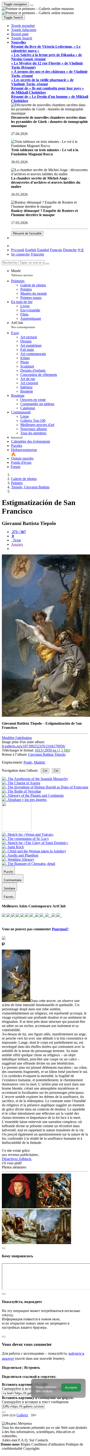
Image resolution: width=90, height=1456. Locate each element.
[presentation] (49, 549)
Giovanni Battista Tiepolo (47, 754)
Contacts (41, 1440)
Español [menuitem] (43, 250)
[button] (23, 26)
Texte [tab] (16, 540)
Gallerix (22, 1415)
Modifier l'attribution (17, 738)
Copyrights (31, 1448)
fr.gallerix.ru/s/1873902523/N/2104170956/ (33, 746)
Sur (32, 1440)
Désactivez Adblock (16, 1159)
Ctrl (45, 770)
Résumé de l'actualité (27, 233)
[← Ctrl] (24, 800)
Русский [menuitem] (17, 250)
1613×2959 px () (52, 750)
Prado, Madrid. (34, 762)
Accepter (71, 1387)
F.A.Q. (23, 1440)
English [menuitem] (30, 250)
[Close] (47, 263)
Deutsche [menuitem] (70, 250)
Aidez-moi (10, 1440)
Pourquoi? (60, 929)
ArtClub (23, 325)
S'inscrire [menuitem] (37, 254)
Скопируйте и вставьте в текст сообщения (35, 1402)
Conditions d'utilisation (48, 1444)
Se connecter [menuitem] (20, 254)
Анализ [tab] (17, 544)
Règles (26, 1444)
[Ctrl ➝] (28, 834)
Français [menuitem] (56, 250)
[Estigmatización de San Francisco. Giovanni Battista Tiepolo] (46, 715)
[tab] (18, 532)
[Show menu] (31, 5)
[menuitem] (81, 250)
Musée (22, 273)
